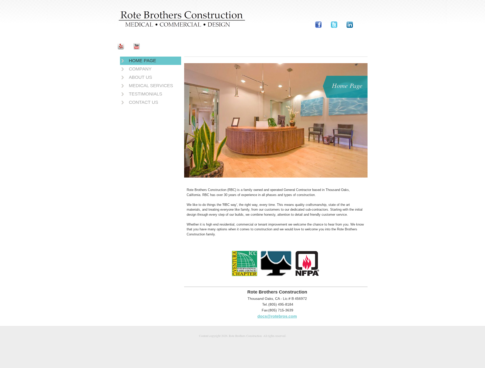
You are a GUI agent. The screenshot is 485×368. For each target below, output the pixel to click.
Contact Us (143, 102)
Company (140, 68)
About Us (140, 77)
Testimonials (145, 93)
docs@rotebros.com (277, 316)
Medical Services (151, 85)
